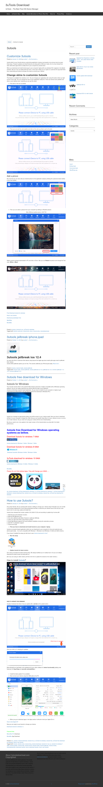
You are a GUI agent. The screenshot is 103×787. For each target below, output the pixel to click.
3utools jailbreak (28, 368)
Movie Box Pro (10, 734)
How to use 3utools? (20, 500)
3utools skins (36, 331)
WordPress (94, 784)
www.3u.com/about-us (42, 757)
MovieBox (9, 322)
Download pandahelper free (14, 318)
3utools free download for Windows (29, 377)
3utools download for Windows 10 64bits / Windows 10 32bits (22, 464)
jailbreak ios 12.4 (47, 369)
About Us (52, 14)
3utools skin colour (28, 331)
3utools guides (13, 745)
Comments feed (74, 168)
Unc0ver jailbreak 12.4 (15, 371)
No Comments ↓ (33, 59)
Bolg (23, 14)
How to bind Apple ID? (12, 722)
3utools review (52, 745)
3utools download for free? (41, 533)
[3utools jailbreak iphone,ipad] (13, 348)
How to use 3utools (12, 315)
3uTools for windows (29, 329)
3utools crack (21, 744)
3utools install (36, 745)
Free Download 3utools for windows (16, 313)
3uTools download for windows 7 (44, 491)
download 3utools (20, 747)
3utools (14, 329)
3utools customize (18, 331)
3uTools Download (17, 5)
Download (10, 452)
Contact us (69, 14)
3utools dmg (28, 744)
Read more (56, 363)
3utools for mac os (46, 744)
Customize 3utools (19, 56)
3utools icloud (28, 745)
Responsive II (81, 784)
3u (63, 488)
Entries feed (73, 166)
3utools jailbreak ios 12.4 (36, 369)
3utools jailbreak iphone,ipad (25, 337)
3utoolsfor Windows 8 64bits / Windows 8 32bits (25, 452)
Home (8, 14)
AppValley (9, 320)
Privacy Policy (60, 14)
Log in (71, 164)
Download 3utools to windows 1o (15, 726)
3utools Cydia (19, 368)
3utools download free (18, 493)
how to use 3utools (44, 747)
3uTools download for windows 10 (27, 491)
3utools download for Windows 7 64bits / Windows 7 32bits (22, 443)
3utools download (13, 491)
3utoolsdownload (44, 331)
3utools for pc (19, 329)
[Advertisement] (51, 27)
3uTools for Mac (16, 14)
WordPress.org (73, 170)
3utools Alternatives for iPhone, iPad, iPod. (37, 14)
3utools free (46, 493)
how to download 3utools (32, 747)
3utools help (21, 745)
